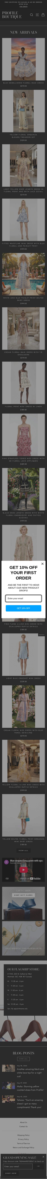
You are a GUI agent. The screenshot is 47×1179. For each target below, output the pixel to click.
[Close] (42, 564)
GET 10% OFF (23, 608)
